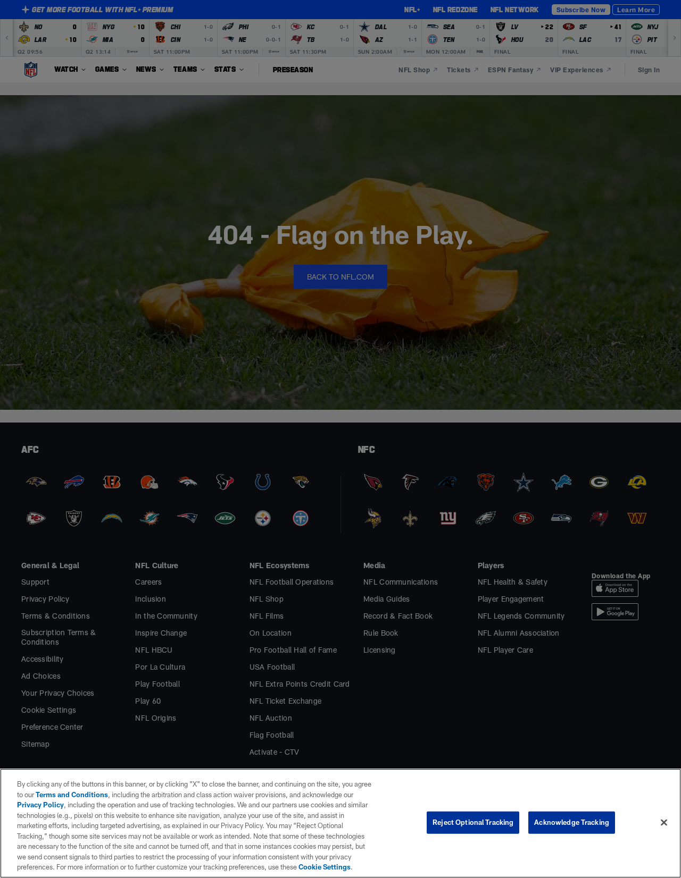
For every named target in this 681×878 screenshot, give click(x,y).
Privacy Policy (40, 804)
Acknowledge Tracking (571, 822)
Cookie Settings (324, 867)
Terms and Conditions (72, 794)
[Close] (664, 822)
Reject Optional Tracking (473, 822)
